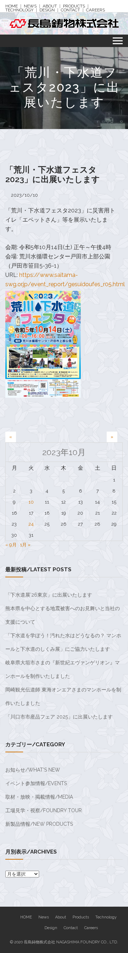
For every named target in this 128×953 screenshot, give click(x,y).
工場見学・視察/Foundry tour (43, 810)
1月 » (25, 544)
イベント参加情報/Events (36, 783)
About (50, 6)
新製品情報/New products (39, 824)
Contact (70, 10)
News (30, 6)
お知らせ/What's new (32, 770)
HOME (11, 6)
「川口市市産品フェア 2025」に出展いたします (59, 717)
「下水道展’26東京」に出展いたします (48, 595)
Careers (95, 10)
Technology (19, 10)
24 (31, 524)
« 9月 (11, 544)
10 (31, 502)
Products (74, 6)
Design (47, 10)
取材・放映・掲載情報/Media (39, 797)
